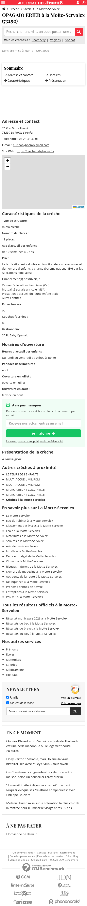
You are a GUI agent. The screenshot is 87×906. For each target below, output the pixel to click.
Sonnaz (70, 40)
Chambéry (39, 40)
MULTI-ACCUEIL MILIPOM (23, 479)
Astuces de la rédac (21, 703)
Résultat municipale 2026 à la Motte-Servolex (36, 618)
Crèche (14, 9)
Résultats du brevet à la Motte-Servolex (32, 628)
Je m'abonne (41, 433)
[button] (7, 161)
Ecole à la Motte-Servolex (23, 531)
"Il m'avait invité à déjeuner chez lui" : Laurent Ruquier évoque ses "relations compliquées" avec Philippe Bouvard (40, 790)
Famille (13, 697)
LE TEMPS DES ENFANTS (22, 474)
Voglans (55, 40)
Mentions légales (19, 860)
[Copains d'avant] (23, 893)
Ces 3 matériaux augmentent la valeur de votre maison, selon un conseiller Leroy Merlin (39, 775)
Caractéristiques (18, 80)
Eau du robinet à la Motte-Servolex (29, 521)
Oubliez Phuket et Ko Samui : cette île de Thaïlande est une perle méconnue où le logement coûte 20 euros (42, 746)
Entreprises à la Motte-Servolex (27, 592)
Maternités (13, 660)
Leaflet (80, 206)
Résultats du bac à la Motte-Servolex (30, 623)
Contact (41, 852)
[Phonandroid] (64, 901)
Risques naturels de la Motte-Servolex (31, 566)
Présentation (57, 80)
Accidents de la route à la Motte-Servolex (34, 576)
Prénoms (12, 649)
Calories (11, 665)
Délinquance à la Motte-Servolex (28, 582)
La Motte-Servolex (47, 9)
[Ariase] (23, 901)
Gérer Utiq (72, 856)
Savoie (27, 9)
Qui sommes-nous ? (24, 852)
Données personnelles (22, 856)
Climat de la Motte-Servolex (24, 561)
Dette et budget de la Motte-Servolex (31, 556)
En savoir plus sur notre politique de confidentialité (34, 441)
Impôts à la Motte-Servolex (24, 551)
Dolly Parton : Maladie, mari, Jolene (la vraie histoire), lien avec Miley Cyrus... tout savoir (37, 762)
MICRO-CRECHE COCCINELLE (25, 490)
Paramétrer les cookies (50, 856)
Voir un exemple (71, 698)
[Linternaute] (23, 885)
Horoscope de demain (21, 834)
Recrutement (67, 852)
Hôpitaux (12, 675)
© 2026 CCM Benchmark (64, 860)
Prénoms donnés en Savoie (24, 587)
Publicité (53, 852)
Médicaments (15, 670)
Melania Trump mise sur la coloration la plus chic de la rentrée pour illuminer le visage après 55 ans (42, 806)
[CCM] (23, 877)
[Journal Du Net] (64, 877)
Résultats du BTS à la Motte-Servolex (31, 634)
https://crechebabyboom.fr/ (35, 151)
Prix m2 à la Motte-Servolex (24, 597)
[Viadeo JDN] (64, 893)
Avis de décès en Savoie (22, 546)
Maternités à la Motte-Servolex (27, 536)
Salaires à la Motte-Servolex (25, 541)
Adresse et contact (20, 75)
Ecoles (10, 654)
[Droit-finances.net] (64, 885)
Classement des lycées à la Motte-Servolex (34, 526)
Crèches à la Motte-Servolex (25, 500)
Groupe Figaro (39, 860)
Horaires (54, 75)
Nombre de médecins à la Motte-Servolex (34, 571)
